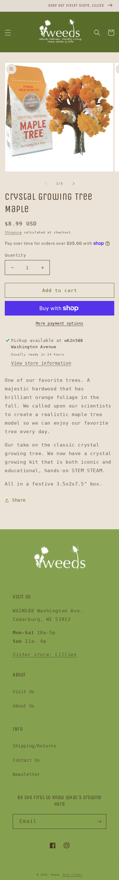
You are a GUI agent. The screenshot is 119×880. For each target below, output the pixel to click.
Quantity (15, 255)
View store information (41, 363)
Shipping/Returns (34, 745)
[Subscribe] (99, 821)
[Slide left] (46, 184)
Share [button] (19, 500)
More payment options (59, 323)
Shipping (13, 232)
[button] (8, 33)
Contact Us (26, 760)
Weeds (55, 874)
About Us (24, 705)
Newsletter (26, 774)
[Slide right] (74, 184)
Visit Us (24, 691)
